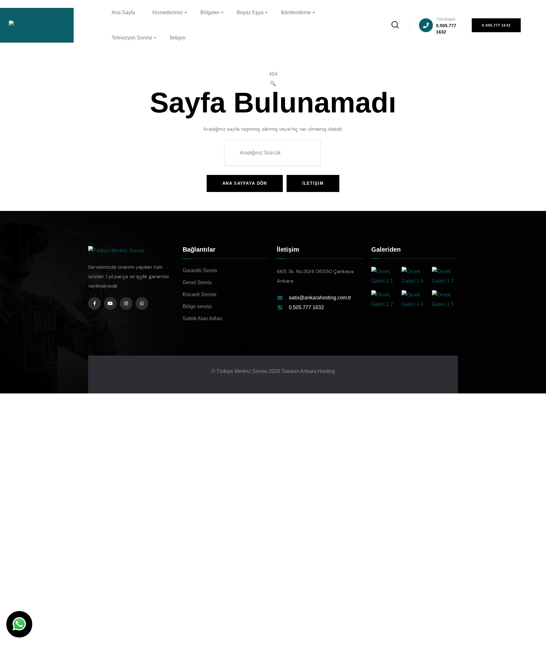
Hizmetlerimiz (167, 12)
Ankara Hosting (317, 371)
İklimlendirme (296, 12)
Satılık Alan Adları (202, 318)
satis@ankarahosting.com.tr (320, 297)
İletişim (177, 37)
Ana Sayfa (123, 12)
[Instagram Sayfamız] (126, 303)
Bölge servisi (197, 306)
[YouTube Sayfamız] (110, 303)
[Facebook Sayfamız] (94, 303)
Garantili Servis (200, 270)
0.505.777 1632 (446, 25)
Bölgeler (209, 12)
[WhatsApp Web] (19, 624)
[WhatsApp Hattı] (142, 303)
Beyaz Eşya (250, 12)
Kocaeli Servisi (199, 294)
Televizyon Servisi (132, 37)
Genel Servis (197, 282)
